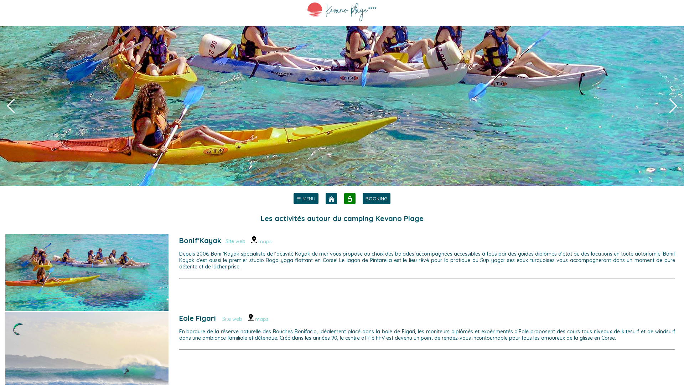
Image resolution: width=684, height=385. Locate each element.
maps (264, 241)
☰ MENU (306, 198)
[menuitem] (306, 198)
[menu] (306, 198)
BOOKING (377, 198)
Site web (235, 241)
